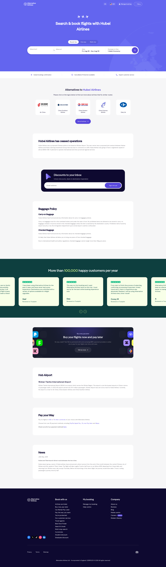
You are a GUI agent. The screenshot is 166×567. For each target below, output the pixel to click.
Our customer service (62, 518)
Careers (114, 515)
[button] (105, 4)
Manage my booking (90, 504)
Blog (112, 510)
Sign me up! (113, 185)
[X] (32, 538)
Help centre (87, 507)
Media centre (115, 513)
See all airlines (82, 121)
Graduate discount (61, 538)
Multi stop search (61, 529)
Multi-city (93, 42)
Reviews (114, 507)
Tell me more (82, 350)
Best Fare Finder (61, 524)
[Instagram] (40, 538)
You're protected (61, 515)
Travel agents (60, 521)
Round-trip (73, 42)
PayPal (72, 423)
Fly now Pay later (87, 423)
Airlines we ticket (61, 504)
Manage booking (126, 4)
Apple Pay (77, 423)
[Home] (30, 4)
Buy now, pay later (61, 507)
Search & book (60, 526)
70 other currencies (59, 419)
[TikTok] (36, 538)
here (64, 427)
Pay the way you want (62, 513)
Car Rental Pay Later (62, 510)
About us (114, 504)
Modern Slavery (116, 518)
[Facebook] (28, 538)
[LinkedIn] (44, 538)
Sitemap (46, 552)
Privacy (29, 552)
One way (83, 42)
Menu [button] (139, 4)
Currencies (59, 532)
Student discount (61, 535)
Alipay (97, 423)
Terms (37, 552)
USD (50, 419)
